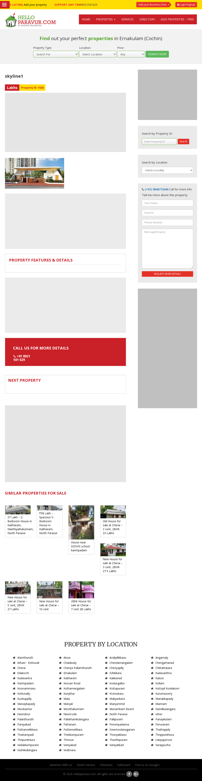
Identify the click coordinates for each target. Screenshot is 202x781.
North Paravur (118, 714)
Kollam (159, 683)
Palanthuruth (25, 719)
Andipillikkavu (117, 657)
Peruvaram (162, 724)
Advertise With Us (61, 765)
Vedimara (70, 750)
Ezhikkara (115, 673)
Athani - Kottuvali (28, 663)
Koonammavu (26, 688)
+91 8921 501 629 (21, 358)
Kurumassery (163, 693)
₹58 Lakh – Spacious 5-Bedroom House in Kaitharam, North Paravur (48, 523)
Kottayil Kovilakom (167, 688)
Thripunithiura (26, 740)
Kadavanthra (163, 673)
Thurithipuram (118, 740)
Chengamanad (164, 663)
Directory (147, 19)
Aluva (67, 657)
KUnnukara (116, 693)
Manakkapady (164, 699)
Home (86, 19)
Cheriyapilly (116, 668)
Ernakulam (70, 673)
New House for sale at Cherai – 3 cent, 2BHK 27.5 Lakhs (113, 565)
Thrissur (69, 740)
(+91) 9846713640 (156, 189)
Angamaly (161, 657)
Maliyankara (117, 699)
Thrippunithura (164, 735)
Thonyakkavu (117, 735)
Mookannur (24, 709)
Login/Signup (187, 4)
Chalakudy (70, 663)
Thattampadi (25, 735)
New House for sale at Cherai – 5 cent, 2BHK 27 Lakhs (17, 603)
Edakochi (23, 673)
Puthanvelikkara (27, 729)
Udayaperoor (163, 740)
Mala (67, 699)
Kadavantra (24, 678)
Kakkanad (115, 678)
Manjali (68, 704)
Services (127, 19)
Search (183, 141)
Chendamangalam (121, 663)
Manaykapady (26, 704)
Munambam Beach (121, 709)
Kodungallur (117, 683)
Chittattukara (163, 668)
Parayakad (24, 724)
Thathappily (162, 729)
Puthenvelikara (73, 729)
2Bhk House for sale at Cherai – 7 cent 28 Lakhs (81, 605)
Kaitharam (70, 678)
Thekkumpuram (74, 735)
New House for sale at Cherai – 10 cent (49, 605)
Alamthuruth (25, 657)
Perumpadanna (119, 724)
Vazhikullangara (27, 750)
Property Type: (42, 48)
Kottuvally (23, 693)
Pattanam (70, 724)
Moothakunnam (74, 709)
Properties (104, 19)
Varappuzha (162, 745)
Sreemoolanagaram (122, 729)
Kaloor (159, 678)
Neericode (70, 714)
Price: (120, 48)
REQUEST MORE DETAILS (167, 274)
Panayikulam (163, 719)
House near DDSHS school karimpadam (80, 546)
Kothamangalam (74, 688)
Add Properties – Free (177, 19)
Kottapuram (117, 688)
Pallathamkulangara (76, 719)
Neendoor (23, 714)
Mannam (161, 704)
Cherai (21, 668)
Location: (85, 48)
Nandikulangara (165, 709)
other (158, 714)
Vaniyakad (70, 745)
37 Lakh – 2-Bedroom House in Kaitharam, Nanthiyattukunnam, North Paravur (20, 525)
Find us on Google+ (147, 765)
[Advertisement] (65, 122)
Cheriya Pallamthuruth (78, 668)
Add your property (35, 5)
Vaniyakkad (116, 745)
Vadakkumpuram (28, 745)
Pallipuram (116, 719)
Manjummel (117, 704)
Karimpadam (25, 683)
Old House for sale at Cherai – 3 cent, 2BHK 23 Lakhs (113, 527)
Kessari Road (72, 683)
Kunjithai (69, 693)
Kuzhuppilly (24, 699)
